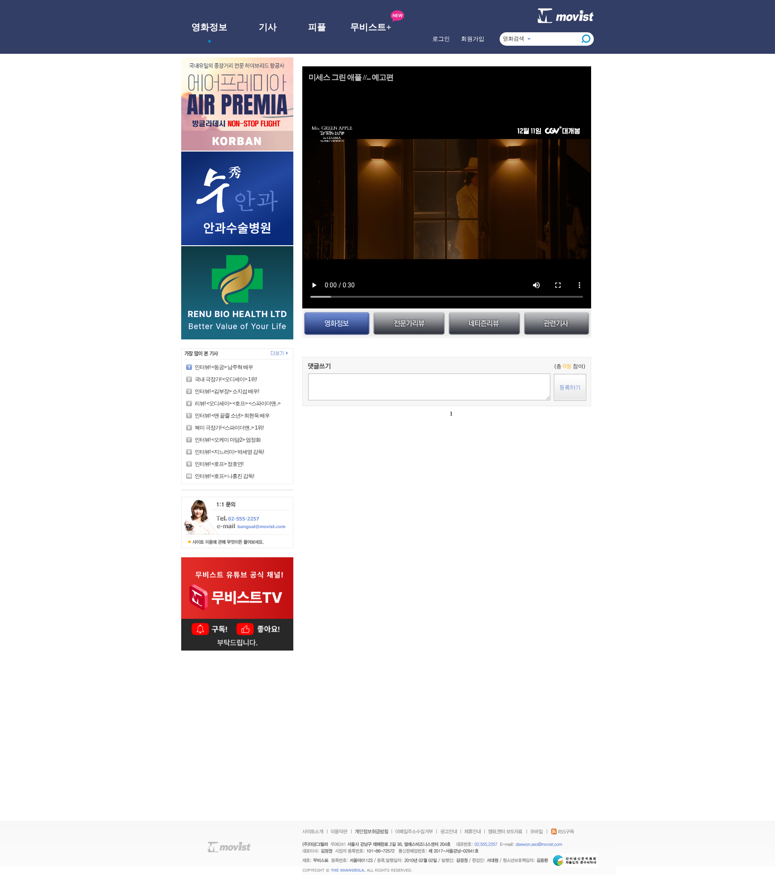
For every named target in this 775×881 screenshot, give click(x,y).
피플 (317, 27)
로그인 (441, 38)
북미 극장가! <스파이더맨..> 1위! (229, 428)
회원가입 (472, 38)
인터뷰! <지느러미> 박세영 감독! (229, 452)
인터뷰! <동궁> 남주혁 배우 (224, 367)
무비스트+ (370, 27)
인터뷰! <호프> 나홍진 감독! (224, 476)
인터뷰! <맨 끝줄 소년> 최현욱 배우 (232, 415)
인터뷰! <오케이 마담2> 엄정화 (228, 440)
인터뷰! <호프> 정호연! (219, 464)
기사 (268, 27)
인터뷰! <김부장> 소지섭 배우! (227, 391)
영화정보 (209, 27)
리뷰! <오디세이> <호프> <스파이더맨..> (237, 403)
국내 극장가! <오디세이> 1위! (226, 379)
